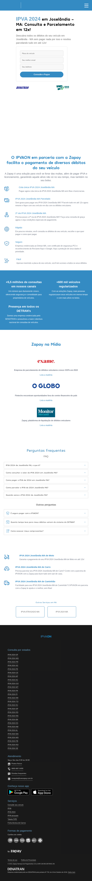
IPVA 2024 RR (13, 698)
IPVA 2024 (11, 812)
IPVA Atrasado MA (30, 612)
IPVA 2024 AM (13, 727)
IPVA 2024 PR (13, 662)
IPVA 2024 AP (13, 676)
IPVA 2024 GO (13, 683)
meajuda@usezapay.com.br (22, 778)
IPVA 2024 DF (13, 655)
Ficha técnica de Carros (17, 823)
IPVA (9, 808)
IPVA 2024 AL (13, 730)
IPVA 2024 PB (13, 741)
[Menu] (86, 5)
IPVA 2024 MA (62, 612)
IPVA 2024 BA (13, 719)
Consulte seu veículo (15, 805)
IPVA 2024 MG (13, 658)
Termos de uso (12, 860)
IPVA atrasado (13, 816)
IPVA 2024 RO (13, 745)
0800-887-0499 (17, 768)
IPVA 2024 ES (13, 723)
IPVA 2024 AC (13, 680)
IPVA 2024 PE (13, 669)
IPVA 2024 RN (13, 716)
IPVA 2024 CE (13, 673)
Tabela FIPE (12, 819)
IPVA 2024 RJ (13, 705)
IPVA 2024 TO (13, 701)
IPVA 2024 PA (13, 691)
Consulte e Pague (42, 74)
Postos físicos (17, 763)
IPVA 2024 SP (13, 709)
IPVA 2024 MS (13, 737)
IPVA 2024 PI (12, 694)
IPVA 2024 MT (13, 687)
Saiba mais (71, 872)
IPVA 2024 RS (13, 712)
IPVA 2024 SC (13, 665)
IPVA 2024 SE (13, 748)
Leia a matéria (46, 375)
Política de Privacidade (28, 860)
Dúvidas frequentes (19, 773)
